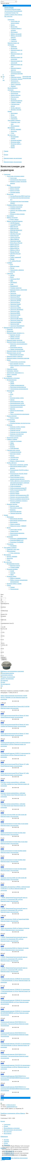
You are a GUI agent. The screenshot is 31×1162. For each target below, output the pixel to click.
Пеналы (12, 255)
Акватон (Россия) (15, 237)
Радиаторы (14, 117)
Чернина (13, 86)
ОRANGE (13, 291)
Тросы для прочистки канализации (19, 414)
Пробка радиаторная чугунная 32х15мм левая (13, 832)
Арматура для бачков (16, 441)
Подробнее (24, 1155)
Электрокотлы (14, 535)
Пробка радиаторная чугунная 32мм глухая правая (14, 823)
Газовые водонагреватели (17, 385)
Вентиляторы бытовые (16, 518)
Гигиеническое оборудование (18, 179)
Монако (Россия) (14, 252)
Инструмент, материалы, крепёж (19, 464)
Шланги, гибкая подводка (17, 461)
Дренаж (12, 399)
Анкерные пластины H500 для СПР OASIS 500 (13, 814)
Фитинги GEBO (14, 491)
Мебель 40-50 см (14, 244)
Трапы (12, 412)
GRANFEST (13, 282)
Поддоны (12, 212)
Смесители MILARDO (16, 318)
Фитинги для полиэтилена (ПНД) (19, 497)
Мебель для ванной (16, 34)
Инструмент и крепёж (16, 508)
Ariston (12, 381)
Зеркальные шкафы (15, 241)
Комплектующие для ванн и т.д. (15, 333)
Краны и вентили (15, 95)
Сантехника (8, 9)
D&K (11, 280)
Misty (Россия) (14, 232)
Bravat (12, 277)
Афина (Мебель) (14, 239)
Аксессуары (13, 178)
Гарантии (6, 1141)
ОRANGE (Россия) (15, 234)
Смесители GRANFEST (16, 309)
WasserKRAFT (14, 286)
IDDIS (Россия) (14, 228)
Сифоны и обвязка (16, 102)
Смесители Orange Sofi (16, 320)
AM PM (12, 275)
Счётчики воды (14, 457)
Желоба (12, 444)
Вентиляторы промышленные (18, 520)
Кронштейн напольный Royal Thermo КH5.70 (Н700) (15, 706)
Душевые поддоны (15, 208)
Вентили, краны (14, 506)
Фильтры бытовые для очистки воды (20, 423)
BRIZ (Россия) (14, 226)
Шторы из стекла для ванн (17, 214)
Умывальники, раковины (17, 270)
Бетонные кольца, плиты (17, 398)
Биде (11, 264)
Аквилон (12, 572)
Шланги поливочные (16, 435)
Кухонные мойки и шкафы (14, 583)
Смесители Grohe (15, 311)
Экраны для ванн (15, 338)
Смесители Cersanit (15, 295)
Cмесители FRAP (15, 279)
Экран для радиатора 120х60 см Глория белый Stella (15, 919)
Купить (2, 704)
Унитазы (12, 271)
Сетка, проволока (15, 553)
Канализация (14, 93)
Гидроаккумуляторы (15, 452)
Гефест (12, 574)
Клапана (12, 446)
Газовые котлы (14, 531)
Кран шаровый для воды (17, 363)
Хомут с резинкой (16, 84)
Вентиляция (14, 113)
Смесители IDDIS (15, 313)
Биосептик (14, 131)
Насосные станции (15, 453)
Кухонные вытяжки (16, 140)
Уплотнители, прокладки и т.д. (15, 372)
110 (11, 392)
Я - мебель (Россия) (15, 261)
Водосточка (14, 26)
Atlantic (12, 383)
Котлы (12, 115)
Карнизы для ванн (15, 335)
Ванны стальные (14, 188)
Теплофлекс (13, 545)
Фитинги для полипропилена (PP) (19, 495)
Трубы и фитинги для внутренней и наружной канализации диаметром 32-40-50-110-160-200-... (20, 482)
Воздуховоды (13, 522)
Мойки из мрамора (15, 578)
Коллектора (14, 48)
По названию (4, 680)
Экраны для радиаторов (16, 349)
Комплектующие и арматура (14, 356)
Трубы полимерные (15, 486)
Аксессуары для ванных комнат (15, 176)
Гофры (12, 443)
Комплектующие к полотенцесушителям (18, 358)
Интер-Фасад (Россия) (16, 243)
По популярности (5, 684)
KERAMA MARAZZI (16, 230)
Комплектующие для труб (14, 353)
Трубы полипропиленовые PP (18, 488)
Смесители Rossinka (15, 298)
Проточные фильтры (15, 511)
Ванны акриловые (15, 187)
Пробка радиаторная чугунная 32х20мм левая (13, 859)
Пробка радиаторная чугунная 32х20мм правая (13, 850)
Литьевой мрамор (15, 192)
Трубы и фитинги (16, 108)
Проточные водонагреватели (18, 387)
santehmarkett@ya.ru (11, 1106)
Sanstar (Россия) (14, 235)
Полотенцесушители (16, 100)
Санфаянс (13, 39)
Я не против (6, 1158)
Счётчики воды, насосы (13, 450)
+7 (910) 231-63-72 (10, 1105)
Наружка (12, 408)
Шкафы (12, 259)
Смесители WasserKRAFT (17, 325)
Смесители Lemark (15, 315)
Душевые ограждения (16, 206)
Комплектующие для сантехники (13, 327)
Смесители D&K (14, 306)
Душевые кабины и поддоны (15, 205)
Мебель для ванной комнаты (14, 221)
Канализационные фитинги (17, 405)
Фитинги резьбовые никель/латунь (19, 499)
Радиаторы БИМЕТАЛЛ (16, 540)
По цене (3, 682)
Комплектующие (14, 266)
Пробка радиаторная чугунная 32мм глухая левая (14, 841)
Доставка (6, 1139)
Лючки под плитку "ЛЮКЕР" (18, 526)
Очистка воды (15, 97)
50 (10, 396)
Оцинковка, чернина (16, 79)
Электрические (14, 589)
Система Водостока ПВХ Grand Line (20, 196)
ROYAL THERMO (16, 129)
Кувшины (12, 509)
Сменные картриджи (16, 513)
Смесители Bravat (15, 302)
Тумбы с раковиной (15, 257)
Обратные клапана (16, 77)
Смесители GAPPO (15, 307)
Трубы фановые (14, 448)
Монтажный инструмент (17, 354)
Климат (14, 12)
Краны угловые (14, 417)
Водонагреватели (15, 91)
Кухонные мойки (15, 142)
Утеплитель (14, 118)
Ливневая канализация (16, 407)
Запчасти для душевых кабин (18, 210)
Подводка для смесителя (16, 434)
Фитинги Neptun (14, 493)
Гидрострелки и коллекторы (17, 361)
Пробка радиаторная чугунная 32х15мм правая (13, 868)
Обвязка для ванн (15, 336)
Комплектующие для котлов (14, 340)
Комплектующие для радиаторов (16, 342)
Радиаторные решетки (16, 347)
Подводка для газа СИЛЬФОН (18, 432)
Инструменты (7, 1133)
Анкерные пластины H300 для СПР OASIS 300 (13, 877)
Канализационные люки (16, 401)
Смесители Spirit (14, 324)
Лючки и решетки (15, 524)
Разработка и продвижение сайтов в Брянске (13, 1113)
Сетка (12, 133)
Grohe (11, 284)
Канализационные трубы (17, 403)
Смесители (14, 41)
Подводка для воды (15, 428)
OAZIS (12, 571)
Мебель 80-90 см (14, 248)
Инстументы (18, 14)
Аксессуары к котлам (16, 529)
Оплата (6, 1143)
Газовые (12, 587)
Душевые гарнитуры (15, 288)
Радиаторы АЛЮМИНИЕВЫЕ (18, 538)
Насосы (12, 455)
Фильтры (12, 421)
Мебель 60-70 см (14, 246)
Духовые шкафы (14, 567)
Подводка (13, 99)
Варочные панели (15, 565)
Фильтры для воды (16, 109)
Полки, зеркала (14, 219)
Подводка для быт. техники (17, 426)
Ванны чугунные (15, 190)
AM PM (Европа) (14, 223)
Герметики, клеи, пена (13, 549)
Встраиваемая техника (13, 563)
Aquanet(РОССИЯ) (15, 225)
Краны (13, 75)
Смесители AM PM (15, 300)
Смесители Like (14, 316)
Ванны (13, 25)
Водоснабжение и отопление (12, 378)
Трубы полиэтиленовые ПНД (18, 490)
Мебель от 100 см (15, 250)
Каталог (3, 1121)
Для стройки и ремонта (14, 120)
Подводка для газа (15, 430)
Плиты (13, 147)
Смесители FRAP (15, 297)
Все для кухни (8, 16)
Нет (2, 686)
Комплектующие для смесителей (16, 351)
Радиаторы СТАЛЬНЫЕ (16, 542)
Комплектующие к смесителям (18, 289)
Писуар (12, 268)
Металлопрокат (15, 126)
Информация (4, 1136)
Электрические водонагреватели (19, 389)
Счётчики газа (14, 459)
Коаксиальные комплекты (17, 533)
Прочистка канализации (16, 410)
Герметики (14, 46)
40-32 (11, 394)
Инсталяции (14, 32)
